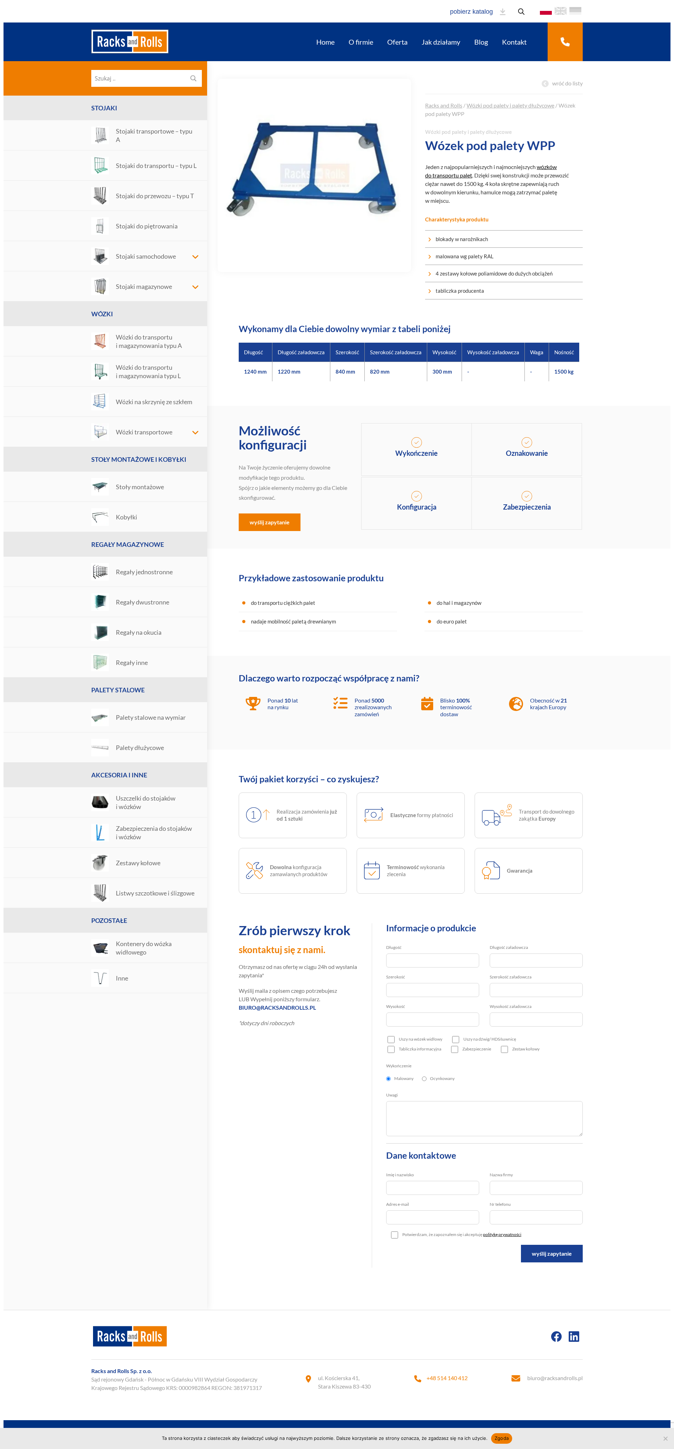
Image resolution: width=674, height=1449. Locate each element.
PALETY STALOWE (118, 690)
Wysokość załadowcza (510, 1006)
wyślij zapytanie (270, 522)
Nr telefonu (500, 1204)
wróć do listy (567, 83)
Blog (481, 42)
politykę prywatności (502, 1234)
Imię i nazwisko (400, 1174)
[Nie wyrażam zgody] (665, 1438)
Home (325, 42)
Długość (394, 947)
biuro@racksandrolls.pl (555, 1377)
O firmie (361, 42)
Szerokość (395, 976)
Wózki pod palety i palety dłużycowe (510, 105)
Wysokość (395, 1006)
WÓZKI (102, 314)
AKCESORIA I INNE (119, 775)
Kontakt (514, 42)
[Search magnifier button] (193, 78)
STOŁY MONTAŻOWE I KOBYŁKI (138, 459)
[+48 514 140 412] (565, 41)
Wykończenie (398, 1065)
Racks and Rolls (443, 105)
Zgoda (502, 1438)
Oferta (397, 42)
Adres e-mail (397, 1204)
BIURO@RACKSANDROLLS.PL (277, 1007)
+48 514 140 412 (447, 1377)
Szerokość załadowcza (510, 976)
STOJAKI (104, 108)
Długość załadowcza (509, 947)
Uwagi (392, 1095)
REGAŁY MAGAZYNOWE (127, 544)
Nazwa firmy (501, 1174)
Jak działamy (441, 42)
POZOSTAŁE (109, 920)
